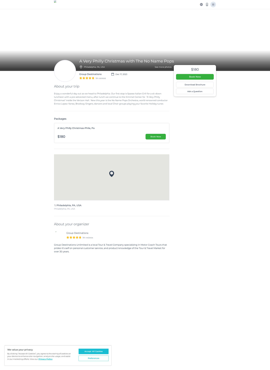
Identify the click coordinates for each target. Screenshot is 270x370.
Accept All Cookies (94, 351)
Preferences (93, 358)
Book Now (195, 76)
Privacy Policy (45, 359)
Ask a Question (194, 91)
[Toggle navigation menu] (213, 4)
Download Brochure (195, 84)
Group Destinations (77, 233)
